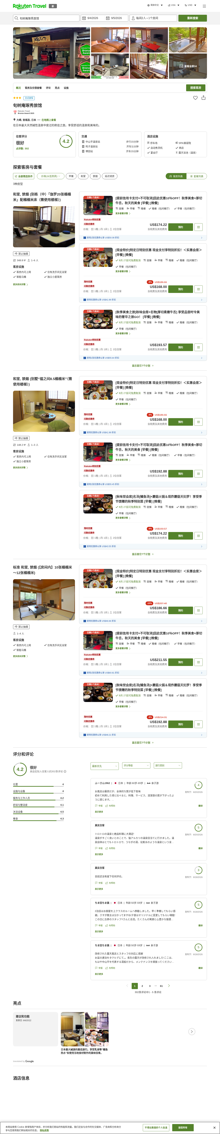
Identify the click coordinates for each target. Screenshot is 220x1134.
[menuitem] (155, 5)
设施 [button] (66, 87)
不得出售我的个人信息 (156, 1127)
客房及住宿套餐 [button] (33, 87)
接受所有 (183, 1127)
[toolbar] (104, 18)
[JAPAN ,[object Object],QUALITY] (24, 112)
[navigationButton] (127, 986)
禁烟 (95, 176)
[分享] (203, 97)
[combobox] (46, 18)
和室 (83, 176)
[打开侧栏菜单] (204, 6)
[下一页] (192, 1032)
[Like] (195, 97)
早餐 (71, 176)
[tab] (176, 176)
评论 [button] (48, 87)
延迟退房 (109, 176)
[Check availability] (198, 227)
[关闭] (214, 1127)
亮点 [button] (57, 87)
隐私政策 (44, 1130)
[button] (29, 6)
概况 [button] (18, 87)
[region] (110, 1128)
